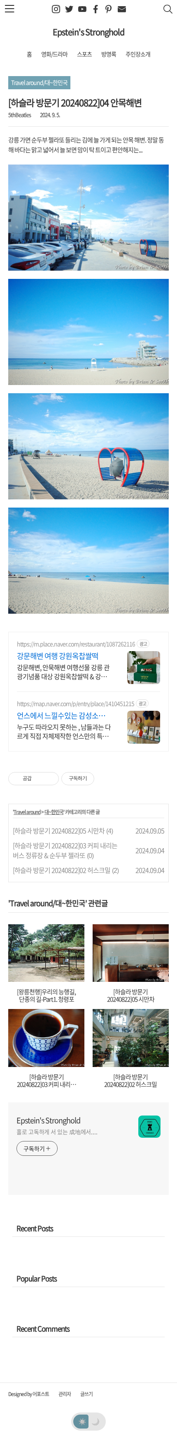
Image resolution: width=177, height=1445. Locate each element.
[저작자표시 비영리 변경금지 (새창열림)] (105, 778)
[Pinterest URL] (108, 9)
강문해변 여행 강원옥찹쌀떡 (57, 656)
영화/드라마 (54, 54)
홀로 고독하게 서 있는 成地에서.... (57, 1131)
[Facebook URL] (95, 9)
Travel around (27, 812)
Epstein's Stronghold (88, 32)
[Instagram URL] (56, 9)
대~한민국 (53, 812)
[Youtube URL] (82, 9)
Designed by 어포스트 (28, 1394)
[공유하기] (39, 778)
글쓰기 (86, 1394)
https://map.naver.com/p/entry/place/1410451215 (75, 703)
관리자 (64, 1394)
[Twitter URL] (69, 9)
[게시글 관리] (49, 778)
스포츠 (84, 54)
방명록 (108, 54)
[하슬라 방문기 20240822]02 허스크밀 (61, 870)
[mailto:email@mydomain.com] (122, 9)
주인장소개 (138, 54)
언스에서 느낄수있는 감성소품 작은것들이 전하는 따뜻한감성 (61, 716)
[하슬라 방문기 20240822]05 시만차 (59, 830)
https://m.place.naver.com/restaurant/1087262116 (76, 643)
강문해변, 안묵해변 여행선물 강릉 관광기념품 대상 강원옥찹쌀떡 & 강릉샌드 (63, 671)
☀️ (82, 1421)
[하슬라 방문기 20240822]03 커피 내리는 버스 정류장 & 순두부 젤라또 (65, 850)
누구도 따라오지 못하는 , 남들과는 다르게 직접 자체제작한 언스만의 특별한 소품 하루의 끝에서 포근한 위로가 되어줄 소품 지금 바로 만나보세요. (64, 731)
